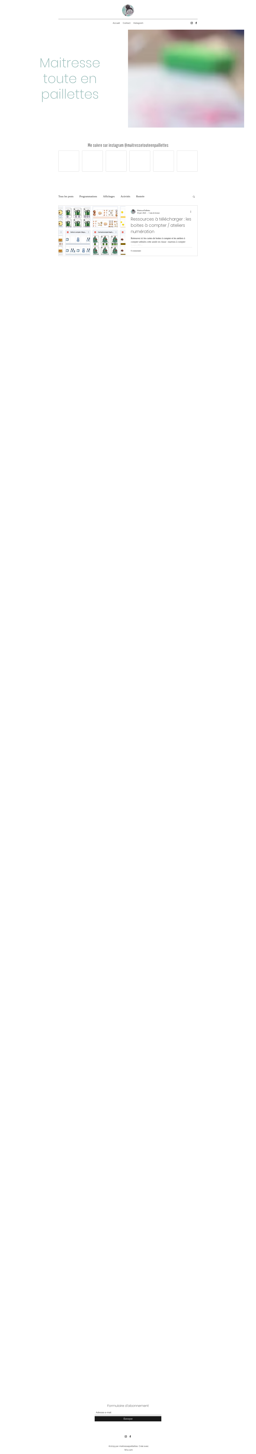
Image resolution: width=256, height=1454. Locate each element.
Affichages (109, 196)
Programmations (88, 196)
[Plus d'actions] (191, 211)
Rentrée (140, 196)
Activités (125, 196)
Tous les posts (65, 196)
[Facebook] (196, 23)
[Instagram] (191, 23)
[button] (193, 196)
